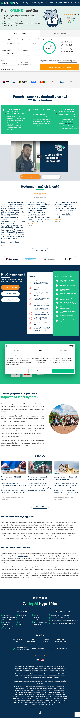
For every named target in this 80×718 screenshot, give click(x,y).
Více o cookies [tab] (63, 350)
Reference (21, 622)
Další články (40, 506)
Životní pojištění (33, 3)
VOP (20, 624)
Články (52, 3)
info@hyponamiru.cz (40, 648)
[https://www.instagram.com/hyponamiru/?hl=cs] (37, 597)
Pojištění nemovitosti (43, 3)
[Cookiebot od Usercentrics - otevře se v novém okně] (67, 346)
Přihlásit (77, 3)
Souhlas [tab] (16, 350)
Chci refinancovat (51, 177)
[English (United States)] (42, 660)
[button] (39, 156)
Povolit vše (63, 370)
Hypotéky (25, 3)
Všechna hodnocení (40, 250)
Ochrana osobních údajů (40, 622)
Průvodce (36, 617)
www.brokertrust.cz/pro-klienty (56, 670)
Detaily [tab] (40, 350)
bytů (20, 575)
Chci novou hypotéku (10, 287)
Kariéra (36, 615)
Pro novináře (6, 622)
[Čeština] (37, 660)
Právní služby (37, 624)
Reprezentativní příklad (9, 617)
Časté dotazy (7, 615)
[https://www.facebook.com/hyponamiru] (34, 597)
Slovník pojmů (22, 615)
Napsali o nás (22, 619)
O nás (55, 3)
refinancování (68, 123)
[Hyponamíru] (9, 3)
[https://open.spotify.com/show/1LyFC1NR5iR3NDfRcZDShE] (43, 597)
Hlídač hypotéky (23, 556)
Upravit (39, 370)
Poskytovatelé (7, 619)
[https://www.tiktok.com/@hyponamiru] (46, 597)
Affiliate (5, 624)
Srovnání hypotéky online (10, 299)
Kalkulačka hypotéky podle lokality (8, 627)
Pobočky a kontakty (59, 648)
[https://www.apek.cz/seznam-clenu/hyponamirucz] (40, 711)
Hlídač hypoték (38, 619)
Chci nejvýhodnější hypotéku (30, 177)
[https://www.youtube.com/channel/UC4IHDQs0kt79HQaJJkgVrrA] (40, 597)
